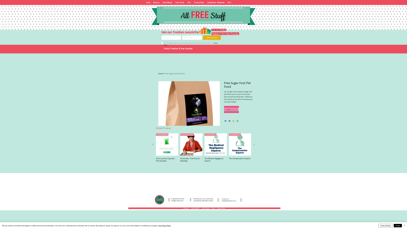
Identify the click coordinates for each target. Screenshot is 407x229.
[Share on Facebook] (225, 121)
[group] (203, 149)
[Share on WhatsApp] (233, 121)
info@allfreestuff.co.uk (229, 201)
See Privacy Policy (165, 226)
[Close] (404, 225)
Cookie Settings (385, 226)
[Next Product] (254, 144)
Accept (398, 226)
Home (160, 73)
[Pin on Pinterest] (229, 121)
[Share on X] (237, 121)
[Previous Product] (153, 144)
